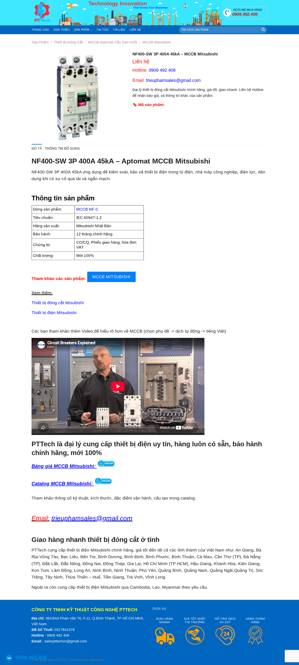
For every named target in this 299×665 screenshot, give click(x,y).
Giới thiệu (61, 29)
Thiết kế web (77, 659)
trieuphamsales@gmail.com (173, 80)
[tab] (37, 148)
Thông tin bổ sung (62, 148)
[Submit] (263, 29)
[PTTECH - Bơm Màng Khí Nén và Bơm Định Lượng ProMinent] (42, 12)
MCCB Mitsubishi (156, 42)
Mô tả (37, 148)
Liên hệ (135, 29)
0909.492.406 (31, 657)
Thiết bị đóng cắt (68, 42)
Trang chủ (40, 29)
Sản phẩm (81, 29)
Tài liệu (119, 29)
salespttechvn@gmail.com (65, 641)
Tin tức (102, 29)
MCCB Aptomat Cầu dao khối (112, 42)
